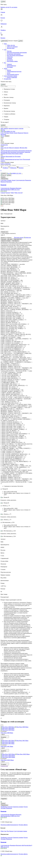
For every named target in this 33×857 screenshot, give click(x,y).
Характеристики (17, 239)
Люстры (9, 51)
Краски (11, 831)
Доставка (6, 133)
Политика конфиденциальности (9, 824)
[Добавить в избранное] (2, 206)
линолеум (11, 128)
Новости (26, 133)
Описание (3, 239)
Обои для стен (11, 45)
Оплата (11, 133)
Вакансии (20, 133)
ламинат (6, 128)
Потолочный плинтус (13, 74)
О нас (2, 133)
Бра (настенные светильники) (15, 55)
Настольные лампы (12, 61)
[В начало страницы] (3, 130)
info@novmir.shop (5, 189)
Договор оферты (23, 824)
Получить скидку (19, 237)
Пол (5, 62)
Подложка (10, 67)
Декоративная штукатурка (14, 71)
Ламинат (9, 64)
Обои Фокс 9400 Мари (7, 732)
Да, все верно (13, 7)
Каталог (7, 136)
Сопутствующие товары (10, 76)
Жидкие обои (10, 48)
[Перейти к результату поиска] (29, 127)
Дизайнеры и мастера (6, 806)
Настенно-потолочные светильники (17, 52)
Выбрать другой (5, 7)
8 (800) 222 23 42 (15, 189)
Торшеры (9, 58)
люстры (21, 128)
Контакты (3, 134)
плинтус (16, 128)
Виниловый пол (11, 65)
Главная (3, 192)
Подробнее (4, 798)
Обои (5, 43)
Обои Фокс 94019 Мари (7, 760)
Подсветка (10, 59)
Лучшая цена (7, 78)
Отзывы (9, 180)
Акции (16, 133)
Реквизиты (28, 180)
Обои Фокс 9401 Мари (7, 746)
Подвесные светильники (14, 54)
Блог (5, 180)
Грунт (8, 73)
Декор (5, 68)
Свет (5, 49)
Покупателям (4, 178)
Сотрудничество (20, 180)
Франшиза (13, 188)
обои (2, 128)
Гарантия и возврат (6, 240)
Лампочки (10, 57)
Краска (9, 70)
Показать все (4, 231)
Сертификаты (15, 240)
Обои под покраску (12, 46)
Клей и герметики (12, 77)
